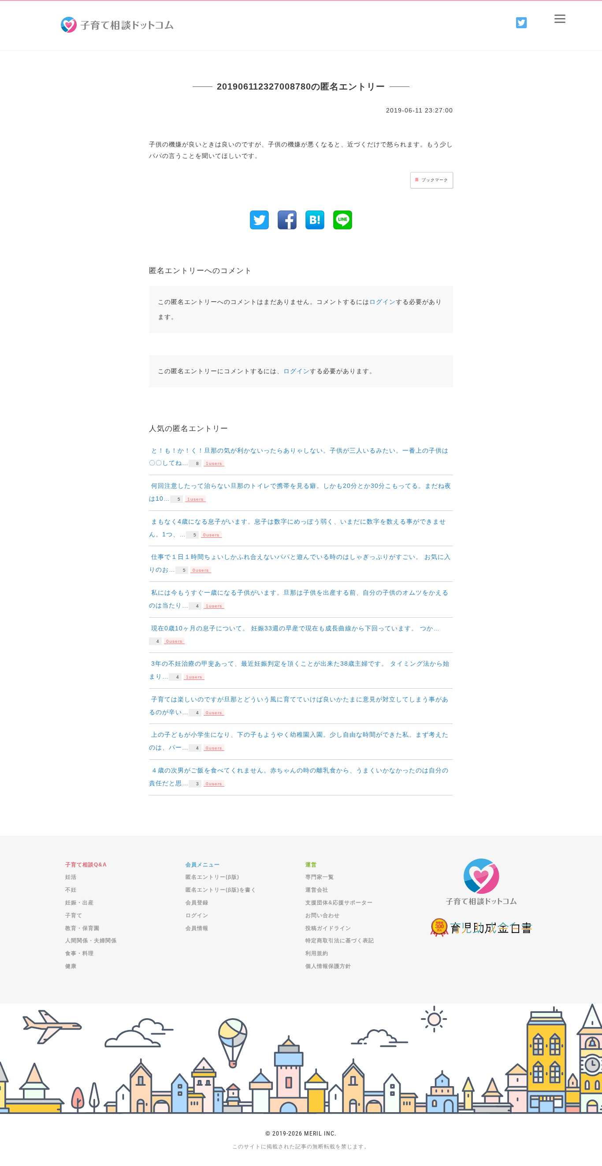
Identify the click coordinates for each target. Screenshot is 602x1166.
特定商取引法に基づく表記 (339, 940)
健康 (71, 966)
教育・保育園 (82, 928)
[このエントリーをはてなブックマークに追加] (314, 219)
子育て (73, 915)
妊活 (71, 877)
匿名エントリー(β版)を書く (221, 890)
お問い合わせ (322, 915)
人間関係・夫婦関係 (91, 940)
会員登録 (197, 903)
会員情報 (197, 928)
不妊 (71, 890)
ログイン (382, 301)
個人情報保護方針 (328, 966)
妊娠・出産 (79, 903)
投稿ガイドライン (328, 928)
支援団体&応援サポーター (339, 903)
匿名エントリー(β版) (212, 877)
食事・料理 (79, 953)
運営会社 (316, 890)
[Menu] (560, 19)
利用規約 (316, 953)
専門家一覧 (319, 877)
